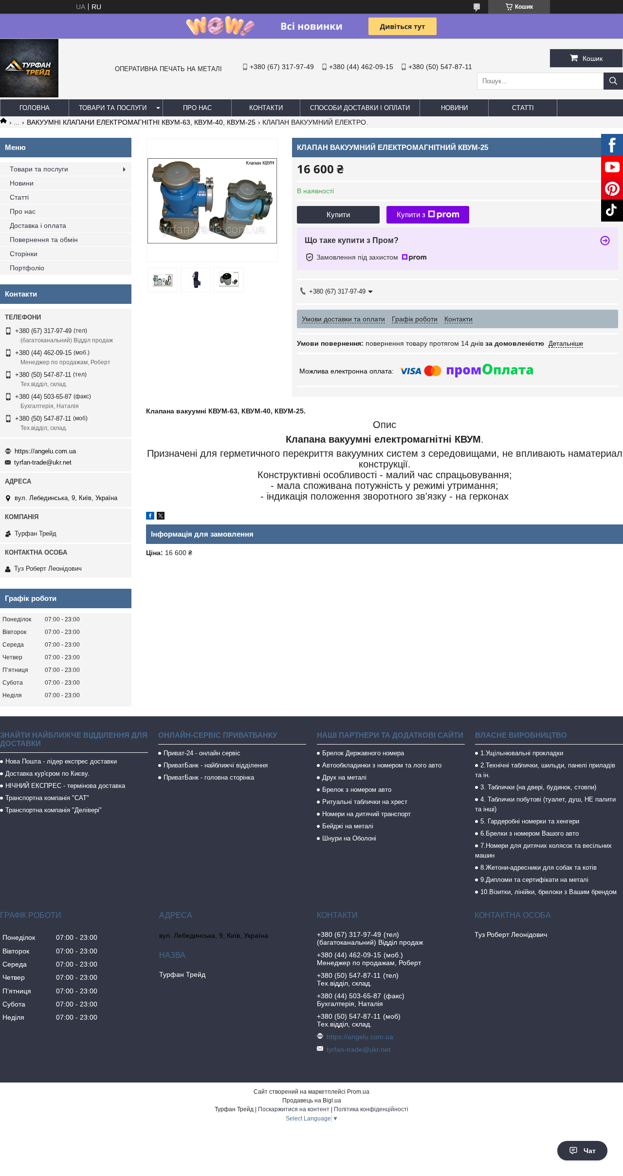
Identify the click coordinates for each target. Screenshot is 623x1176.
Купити (338, 214)
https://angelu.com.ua (45, 451)
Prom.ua (358, 1091)
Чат (590, 1151)
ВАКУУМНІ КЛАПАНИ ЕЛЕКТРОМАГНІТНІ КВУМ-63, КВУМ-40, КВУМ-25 (141, 122)
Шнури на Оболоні (349, 838)
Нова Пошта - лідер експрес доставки (61, 761)
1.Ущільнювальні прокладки (521, 753)
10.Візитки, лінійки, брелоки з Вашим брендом (548, 892)
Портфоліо (27, 268)
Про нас (197, 108)
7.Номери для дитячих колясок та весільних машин (543, 850)
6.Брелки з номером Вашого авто (529, 833)
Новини (454, 108)
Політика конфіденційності (371, 1109)
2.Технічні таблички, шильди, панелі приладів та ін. (545, 770)
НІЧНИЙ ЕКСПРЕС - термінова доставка (65, 785)
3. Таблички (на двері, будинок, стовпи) (538, 787)
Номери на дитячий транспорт (366, 814)
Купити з (411, 214)
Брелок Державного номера (363, 753)
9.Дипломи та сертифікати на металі (534, 879)
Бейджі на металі (347, 826)
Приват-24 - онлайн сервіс (202, 753)
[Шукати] (613, 81)
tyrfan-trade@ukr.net (43, 462)
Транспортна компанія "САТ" (47, 798)
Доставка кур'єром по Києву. (47, 773)
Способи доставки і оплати (360, 108)
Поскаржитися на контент (294, 1109)
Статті (523, 108)
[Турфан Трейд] (29, 95)
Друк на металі (344, 777)
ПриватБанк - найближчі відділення (216, 765)
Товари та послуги (113, 108)
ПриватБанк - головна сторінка (209, 777)
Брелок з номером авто (356, 789)
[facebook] (150, 517)
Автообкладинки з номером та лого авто (381, 765)
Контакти (266, 108)
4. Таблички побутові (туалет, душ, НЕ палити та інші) (545, 804)
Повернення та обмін (44, 239)
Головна (34, 108)
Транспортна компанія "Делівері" (53, 810)
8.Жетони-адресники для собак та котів (538, 867)
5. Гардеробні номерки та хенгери (529, 821)
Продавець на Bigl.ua (311, 1100)
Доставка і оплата (38, 225)
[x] (161, 517)
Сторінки (23, 254)
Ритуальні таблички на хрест (364, 801)
